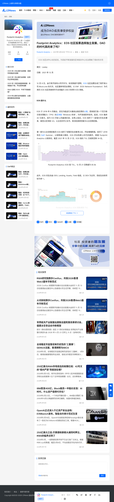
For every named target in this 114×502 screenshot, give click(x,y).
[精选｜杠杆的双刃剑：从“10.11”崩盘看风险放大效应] (11, 195)
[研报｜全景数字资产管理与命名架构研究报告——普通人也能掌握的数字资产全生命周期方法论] (11, 135)
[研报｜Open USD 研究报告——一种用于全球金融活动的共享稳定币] (11, 156)
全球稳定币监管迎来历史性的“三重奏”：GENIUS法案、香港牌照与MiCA (56, 346)
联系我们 (7, 492)
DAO (41, 10)
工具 (64, 10)
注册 (99, 10)
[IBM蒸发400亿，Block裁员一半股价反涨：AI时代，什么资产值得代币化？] (96, 393)
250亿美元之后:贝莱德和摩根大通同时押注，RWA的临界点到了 (59, 434)
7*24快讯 (27, 10)
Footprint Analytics (43, 52)
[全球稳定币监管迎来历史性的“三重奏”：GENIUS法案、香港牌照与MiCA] (96, 349)
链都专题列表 (24, 492)
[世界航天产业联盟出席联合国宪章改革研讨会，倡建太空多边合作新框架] (96, 327)
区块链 (59, 115)
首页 (20, 10)
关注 (19, 59)
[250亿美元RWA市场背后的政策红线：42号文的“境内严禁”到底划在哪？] (96, 371)
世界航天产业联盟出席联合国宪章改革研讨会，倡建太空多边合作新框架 (60, 324)
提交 (102, 475)
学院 (34, 10)
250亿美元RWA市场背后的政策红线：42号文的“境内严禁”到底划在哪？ (59, 368)
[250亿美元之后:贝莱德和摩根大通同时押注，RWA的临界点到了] (96, 437)
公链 (86, 111)
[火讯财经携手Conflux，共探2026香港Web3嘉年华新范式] (96, 305)
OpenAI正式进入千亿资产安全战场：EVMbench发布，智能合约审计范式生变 (57, 412)
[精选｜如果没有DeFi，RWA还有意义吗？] (11, 125)
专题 (54, 10)
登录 (94, 10)
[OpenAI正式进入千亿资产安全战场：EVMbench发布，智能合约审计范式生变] (96, 415)
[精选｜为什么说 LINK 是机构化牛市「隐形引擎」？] (11, 215)
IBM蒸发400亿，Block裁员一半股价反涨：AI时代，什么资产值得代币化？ (59, 390)
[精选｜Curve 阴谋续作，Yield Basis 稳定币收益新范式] (11, 205)
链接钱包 (107, 10)
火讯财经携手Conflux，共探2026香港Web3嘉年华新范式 (60, 302)
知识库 (48, 10)
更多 (70, 10)
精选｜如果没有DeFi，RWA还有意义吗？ (24, 125)
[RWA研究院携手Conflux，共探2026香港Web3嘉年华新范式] (96, 283)
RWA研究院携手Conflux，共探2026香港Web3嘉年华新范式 (57, 280)
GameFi (60, 222)
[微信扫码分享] (77, 495)
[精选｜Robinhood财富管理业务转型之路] (11, 184)
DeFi (43, 135)
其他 (76, 52)
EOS (85, 83)
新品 (15, 492)
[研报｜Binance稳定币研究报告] (11, 145)
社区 (59, 10)
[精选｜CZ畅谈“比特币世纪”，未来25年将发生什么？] (11, 114)
